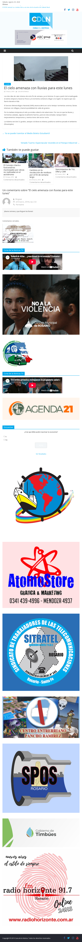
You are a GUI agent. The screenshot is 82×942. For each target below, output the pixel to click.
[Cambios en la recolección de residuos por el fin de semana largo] (41, 154)
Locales (7, 84)
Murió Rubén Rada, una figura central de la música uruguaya (23, 7)
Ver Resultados (41, 454)
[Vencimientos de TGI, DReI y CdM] (67, 154)
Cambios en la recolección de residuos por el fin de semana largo (40, 173)
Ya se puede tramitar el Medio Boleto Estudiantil (26, 133)
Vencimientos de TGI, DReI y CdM (65, 170)
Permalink (20, 204)
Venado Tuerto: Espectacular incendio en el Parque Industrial (50, 143)
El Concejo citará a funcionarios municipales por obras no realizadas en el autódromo (14, 170)
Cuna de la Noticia (23, 91)
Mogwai (18, 199)
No (6, 440)
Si (6, 437)
